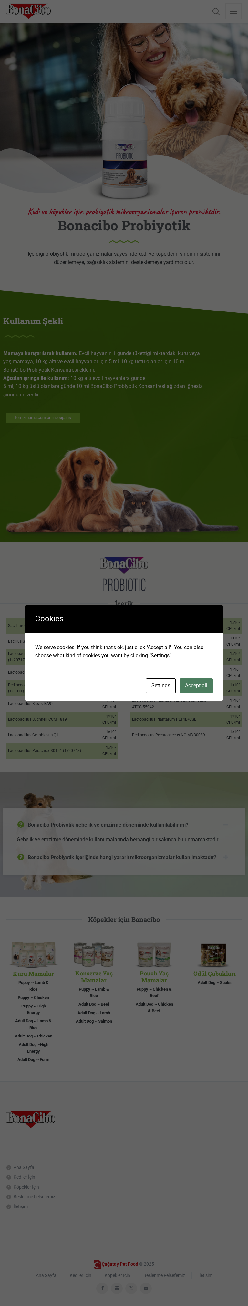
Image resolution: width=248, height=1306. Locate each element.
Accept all (196, 685)
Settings (160, 685)
